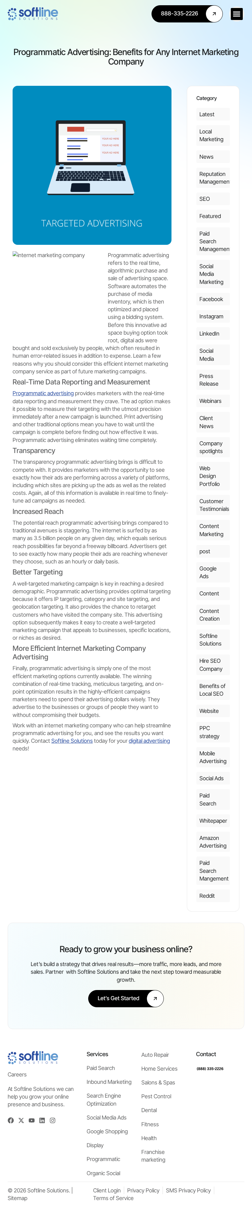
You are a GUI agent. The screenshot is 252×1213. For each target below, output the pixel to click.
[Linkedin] (42, 1120)
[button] (237, 14)
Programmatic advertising (43, 393)
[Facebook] (11, 1120)
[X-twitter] (21, 1120)
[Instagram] (52, 1120)
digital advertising (149, 741)
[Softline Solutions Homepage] (33, 14)
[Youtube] (32, 1120)
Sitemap (17, 1198)
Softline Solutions (72, 741)
